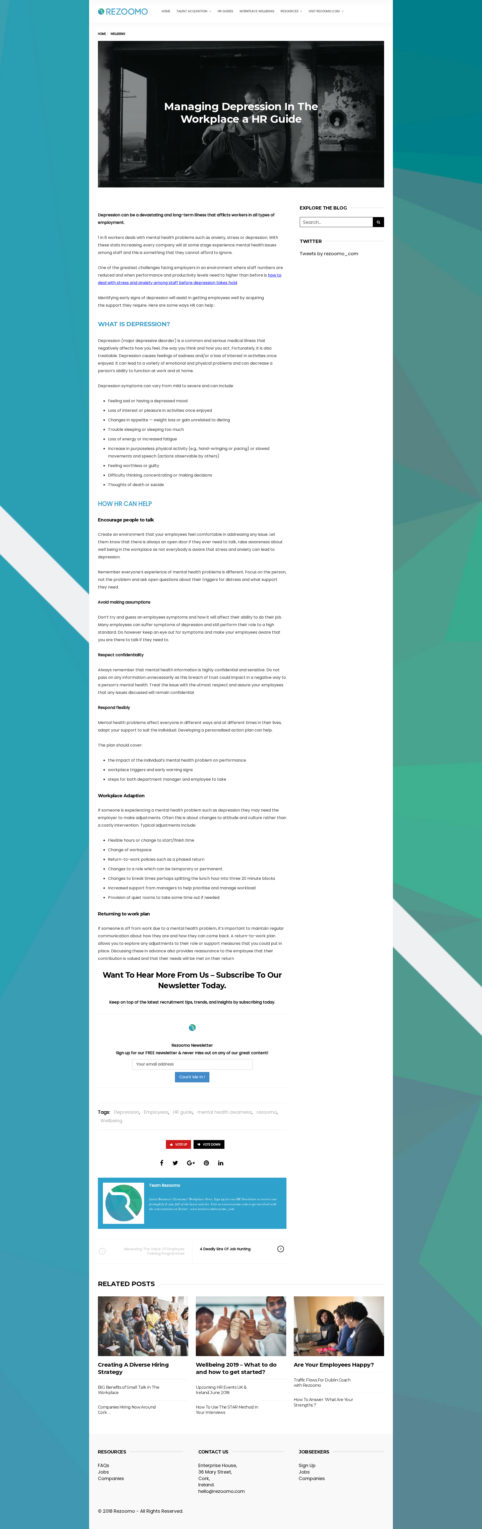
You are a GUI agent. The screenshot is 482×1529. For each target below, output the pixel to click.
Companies (111, 1478)
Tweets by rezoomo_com (329, 253)
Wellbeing (111, 1120)
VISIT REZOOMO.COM (324, 11)
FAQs (103, 1465)
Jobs (103, 1472)
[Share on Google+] (191, 1163)
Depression (126, 1112)
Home (166, 11)
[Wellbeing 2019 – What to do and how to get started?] (241, 1326)
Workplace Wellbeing (256, 11)
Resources (289, 11)
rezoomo (267, 1112)
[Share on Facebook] (161, 1163)
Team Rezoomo (164, 1185)
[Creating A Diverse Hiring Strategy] (143, 1326)
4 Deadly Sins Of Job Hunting (225, 1248)
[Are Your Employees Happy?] (339, 1326)
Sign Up (307, 1465)
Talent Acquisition (191, 11)
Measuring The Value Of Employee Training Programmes (154, 1251)
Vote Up (181, 1144)
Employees (156, 1112)
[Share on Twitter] (175, 1163)
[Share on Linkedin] (221, 1163)
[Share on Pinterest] (206, 1163)
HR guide (183, 1112)
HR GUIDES (225, 11)
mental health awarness (224, 1112)
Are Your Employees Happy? (334, 1364)
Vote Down (211, 1144)
